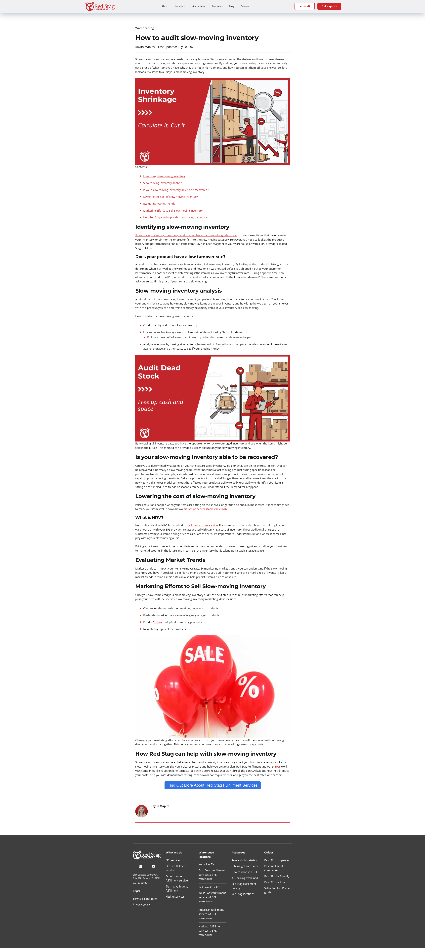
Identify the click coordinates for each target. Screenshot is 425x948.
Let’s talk (305, 6)
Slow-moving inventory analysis (163, 183)
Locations (180, 6)
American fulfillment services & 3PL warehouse (211, 914)
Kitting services (175, 896)
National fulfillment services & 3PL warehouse (210, 931)
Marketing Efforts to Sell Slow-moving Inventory (173, 210)
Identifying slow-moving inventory (164, 176)
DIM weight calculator (244, 866)
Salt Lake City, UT (209, 887)
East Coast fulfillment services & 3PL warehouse (212, 875)
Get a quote (329, 6)
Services (216, 6)
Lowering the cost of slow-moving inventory (170, 197)
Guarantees (198, 6)
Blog (231, 6)
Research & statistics (244, 860)
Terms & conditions (145, 899)
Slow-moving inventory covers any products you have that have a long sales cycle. (186, 235)
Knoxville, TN (206, 864)
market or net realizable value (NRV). (206, 509)
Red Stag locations (243, 894)
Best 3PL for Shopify (276, 876)
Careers (245, 6)
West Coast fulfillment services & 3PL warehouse (212, 897)
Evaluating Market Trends (159, 203)
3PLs (278, 766)
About (165, 6)
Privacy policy (141, 904)
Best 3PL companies (276, 860)
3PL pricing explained (244, 878)
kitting (158, 622)
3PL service (173, 860)
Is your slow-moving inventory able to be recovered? (176, 190)
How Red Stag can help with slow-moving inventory (175, 217)
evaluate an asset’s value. (202, 525)
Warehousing (144, 28)
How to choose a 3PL (244, 872)
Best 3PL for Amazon (277, 882)
